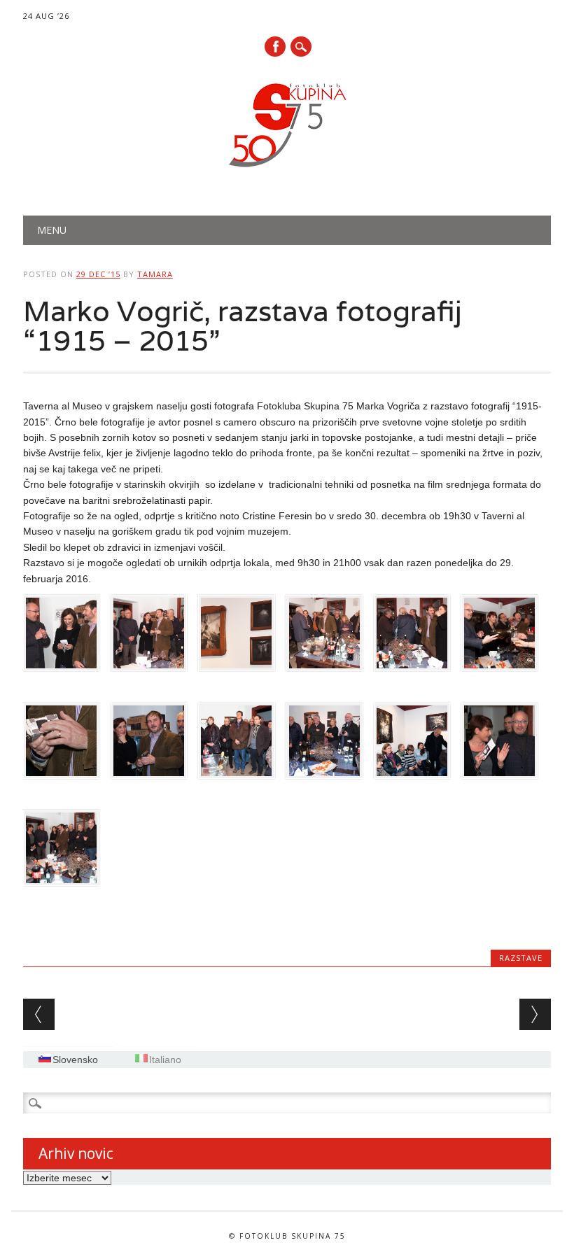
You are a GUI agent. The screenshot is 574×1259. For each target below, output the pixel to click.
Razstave (520, 957)
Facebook (275, 46)
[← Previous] (39, 1014)
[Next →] (535, 1014)
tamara (155, 274)
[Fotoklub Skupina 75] (287, 170)
